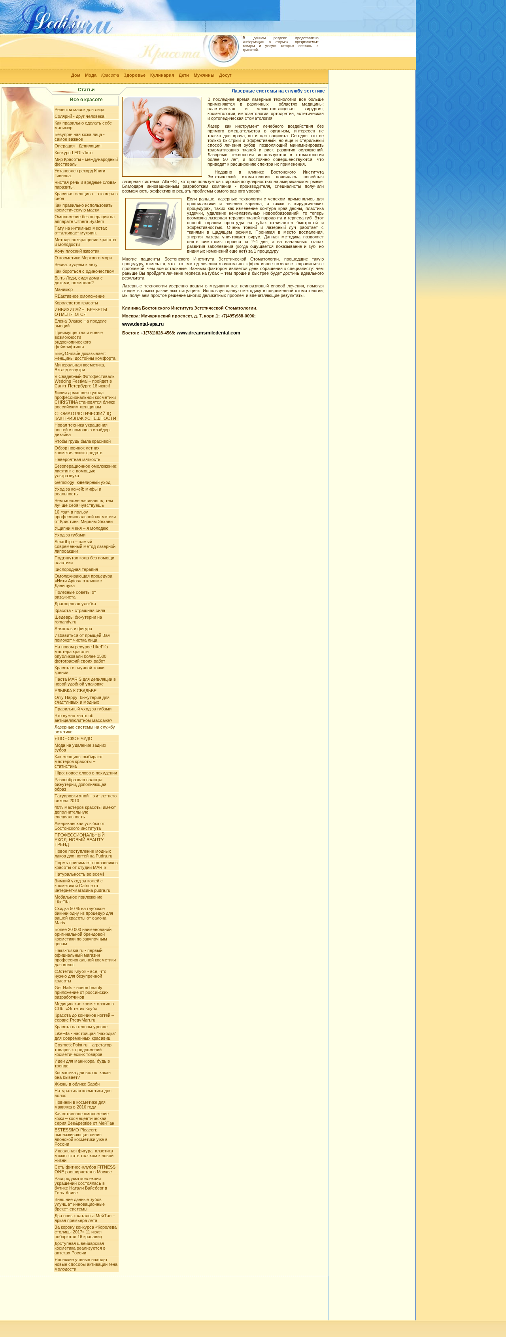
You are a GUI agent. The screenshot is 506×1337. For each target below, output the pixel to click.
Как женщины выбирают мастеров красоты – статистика (79, 761)
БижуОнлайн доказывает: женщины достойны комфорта (85, 356)
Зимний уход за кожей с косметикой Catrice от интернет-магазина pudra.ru (82, 885)
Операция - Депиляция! (78, 146)
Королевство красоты (76, 302)
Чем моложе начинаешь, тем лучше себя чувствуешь (84, 503)
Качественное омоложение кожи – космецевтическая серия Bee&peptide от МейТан (84, 1118)
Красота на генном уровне (81, 1026)
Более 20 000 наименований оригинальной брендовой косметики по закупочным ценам (83, 936)
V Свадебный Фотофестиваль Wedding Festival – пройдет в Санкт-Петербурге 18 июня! (85, 381)
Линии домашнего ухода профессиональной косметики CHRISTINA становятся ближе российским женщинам (85, 399)
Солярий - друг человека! (80, 116)
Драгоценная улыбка (75, 603)
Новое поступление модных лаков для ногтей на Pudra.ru (83, 853)
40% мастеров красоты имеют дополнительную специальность (85, 812)
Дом (75, 75)
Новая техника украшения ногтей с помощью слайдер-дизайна (83, 430)
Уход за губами (70, 535)
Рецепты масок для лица (79, 109)
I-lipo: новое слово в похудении (86, 772)
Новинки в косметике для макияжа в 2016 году (80, 1104)
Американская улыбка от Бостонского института (80, 826)
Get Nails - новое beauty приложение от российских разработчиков (82, 992)
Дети (184, 75)
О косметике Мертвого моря (83, 257)
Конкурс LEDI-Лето (74, 152)
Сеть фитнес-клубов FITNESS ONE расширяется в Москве (85, 1169)
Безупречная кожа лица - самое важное (80, 137)
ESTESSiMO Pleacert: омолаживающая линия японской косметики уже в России (81, 1136)
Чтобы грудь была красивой (83, 441)
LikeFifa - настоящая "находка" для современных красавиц (85, 1036)
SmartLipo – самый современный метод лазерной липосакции (85, 546)
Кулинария (162, 75)
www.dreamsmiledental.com (208, 333)
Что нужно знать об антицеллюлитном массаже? (83, 718)
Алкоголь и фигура (73, 628)
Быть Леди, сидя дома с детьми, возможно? (79, 280)
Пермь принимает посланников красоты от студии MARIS (86, 865)
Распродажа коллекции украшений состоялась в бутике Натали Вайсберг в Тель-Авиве (81, 1185)
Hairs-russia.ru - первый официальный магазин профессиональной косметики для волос (85, 957)
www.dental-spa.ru (143, 324)
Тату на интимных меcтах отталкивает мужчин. (81, 230)
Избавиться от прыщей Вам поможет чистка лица (83, 637)
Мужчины (204, 75)
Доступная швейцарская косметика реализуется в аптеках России (80, 1248)
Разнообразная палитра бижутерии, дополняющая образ (80, 784)
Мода (90, 75)
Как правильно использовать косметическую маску (84, 207)
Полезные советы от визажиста (75, 594)
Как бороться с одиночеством (85, 271)
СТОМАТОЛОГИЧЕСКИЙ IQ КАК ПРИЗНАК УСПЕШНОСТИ (85, 416)
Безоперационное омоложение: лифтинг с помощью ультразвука (86, 471)
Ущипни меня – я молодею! (82, 528)
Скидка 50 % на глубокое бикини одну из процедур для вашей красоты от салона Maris (84, 915)
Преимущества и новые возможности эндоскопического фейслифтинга (79, 339)
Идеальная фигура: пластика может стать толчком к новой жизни (84, 1155)
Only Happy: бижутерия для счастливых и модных (82, 699)
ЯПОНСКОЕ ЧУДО (74, 738)
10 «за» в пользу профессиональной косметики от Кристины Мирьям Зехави (85, 517)
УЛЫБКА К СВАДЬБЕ (75, 690)
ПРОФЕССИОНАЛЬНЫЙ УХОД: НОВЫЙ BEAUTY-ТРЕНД (80, 840)
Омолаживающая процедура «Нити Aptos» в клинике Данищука (83, 581)
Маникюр (64, 289)
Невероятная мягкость (77, 459)
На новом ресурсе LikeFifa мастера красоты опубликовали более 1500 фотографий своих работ (81, 653)
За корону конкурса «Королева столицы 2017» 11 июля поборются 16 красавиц (86, 1232)
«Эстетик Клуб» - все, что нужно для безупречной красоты (80, 976)
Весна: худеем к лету (76, 264)
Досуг (225, 75)
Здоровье (134, 75)
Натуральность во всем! (79, 874)
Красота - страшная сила (80, 610)
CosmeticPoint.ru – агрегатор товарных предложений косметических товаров (83, 1049)
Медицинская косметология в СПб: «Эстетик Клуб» (84, 1006)
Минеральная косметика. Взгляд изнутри (80, 367)
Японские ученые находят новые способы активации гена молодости (86, 1264)
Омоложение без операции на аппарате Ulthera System (85, 219)
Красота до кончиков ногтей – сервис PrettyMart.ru (84, 1017)
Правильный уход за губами (83, 708)
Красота (110, 75)
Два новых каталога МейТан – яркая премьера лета (85, 1218)
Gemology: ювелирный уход (82, 482)
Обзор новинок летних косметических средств (78, 450)
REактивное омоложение (80, 296)
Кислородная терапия (76, 569)
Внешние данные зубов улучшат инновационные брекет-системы (80, 1204)
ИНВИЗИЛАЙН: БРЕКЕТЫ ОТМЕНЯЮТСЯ (81, 312)
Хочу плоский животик (77, 251)
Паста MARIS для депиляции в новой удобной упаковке (85, 681)
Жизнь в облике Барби (77, 1084)
